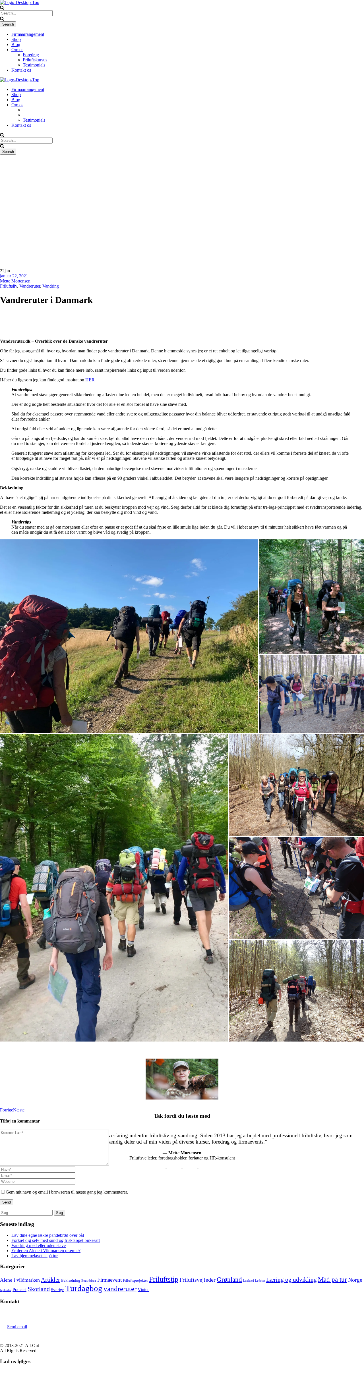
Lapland (248, 1280)
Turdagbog (83, 1288)
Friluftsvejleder (197, 1280)
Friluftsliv (8, 286)
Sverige (57, 1289)
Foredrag (31, 54)
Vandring (50, 286)
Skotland (39, 1288)
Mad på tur (332, 1279)
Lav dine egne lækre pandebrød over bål (47, 1235)
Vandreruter (29, 286)
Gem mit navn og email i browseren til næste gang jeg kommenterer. (67, 1192)
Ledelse (260, 1280)
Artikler (50, 1280)
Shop (16, 39)
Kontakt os (21, 70)
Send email (17, 1326)
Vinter (143, 1289)
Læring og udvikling (291, 1280)
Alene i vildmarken (20, 1280)
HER (90, 379)
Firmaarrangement (27, 34)
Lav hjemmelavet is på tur (34, 1255)
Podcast (19, 1289)
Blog (15, 44)
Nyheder (5, 1290)
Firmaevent (109, 1280)
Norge (355, 1280)
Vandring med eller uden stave (38, 1245)
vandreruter (120, 1288)
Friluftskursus (35, 59)
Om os (17, 49)
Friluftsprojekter (135, 1280)
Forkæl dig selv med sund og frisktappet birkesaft (55, 1240)
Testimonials (34, 65)
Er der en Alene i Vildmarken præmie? (45, 1250)
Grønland (229, 1279)
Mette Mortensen (15, 281)
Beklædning (70, 1280)
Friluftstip (163, 1279)
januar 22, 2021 (14, 275)
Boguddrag (88, 1280)
